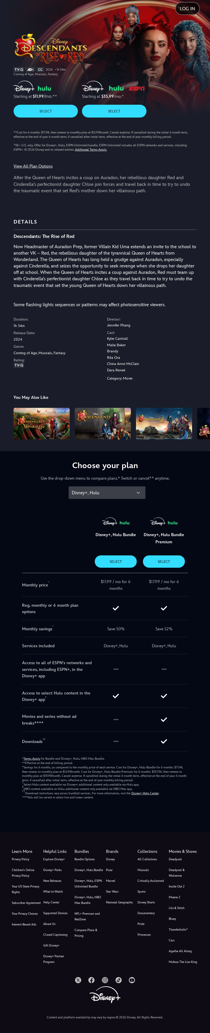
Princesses (144, 935)
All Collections (147, 859)
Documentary (146, 913)
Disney (110, 859)
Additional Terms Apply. (91, 149)
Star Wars (112, 891)
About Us (49, 924)
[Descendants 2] (164, 423)
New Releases (52, 881)
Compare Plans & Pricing (86, 933)
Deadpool (175, 859)
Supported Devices (55, 913)
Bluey (172, 919)
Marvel (110, 881)
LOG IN (187, 8)
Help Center (51, 902)
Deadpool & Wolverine (177, 872)
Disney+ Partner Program (53, 959)
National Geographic (119, 902)
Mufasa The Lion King (183, 962)
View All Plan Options (33, 166)
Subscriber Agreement (26, 903)
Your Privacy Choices (25, 913)
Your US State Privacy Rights (25, 889)
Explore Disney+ (54, 859)
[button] (58, 851)
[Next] (201, 423)
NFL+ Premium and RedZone (87, 916)
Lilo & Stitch (176, 908)
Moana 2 (174, 897)
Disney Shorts (146, 902)
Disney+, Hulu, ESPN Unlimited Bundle (88, 883)
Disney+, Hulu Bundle (89, 870)
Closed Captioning (55, 935)
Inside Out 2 (176, 886)
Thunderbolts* (178, 929)
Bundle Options (85, 859)
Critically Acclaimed (151, 881)
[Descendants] (103, 423)
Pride (141, 924)
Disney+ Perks (52, 870)
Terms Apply (32, 758)
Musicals (143, 870)
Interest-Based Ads (24, 924)
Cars (172, 940)
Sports (142, 891)
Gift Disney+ (51, 945)
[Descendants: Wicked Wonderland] (42, 423)
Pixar (109, 870)
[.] (78, 980)
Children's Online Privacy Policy (23, 872)
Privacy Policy (20, 859)
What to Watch (53, 891)
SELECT (45, 111)
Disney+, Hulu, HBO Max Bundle (88, 900)
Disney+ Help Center (145, 793)
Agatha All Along (180, 951)
